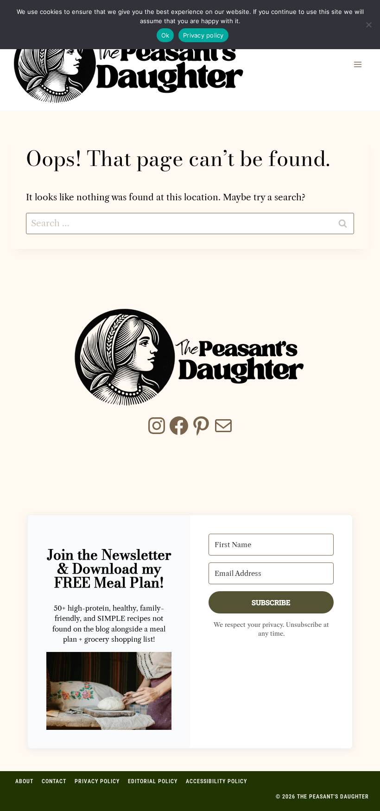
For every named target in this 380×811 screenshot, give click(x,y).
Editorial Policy (152, 786)
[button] (108, 691)
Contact (54, 786)
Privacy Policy (97, 786)
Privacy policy (203, 35)
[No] (368, 24)
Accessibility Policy (216, 786)
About (24, 786)
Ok (165, 35)
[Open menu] (357, 64)
